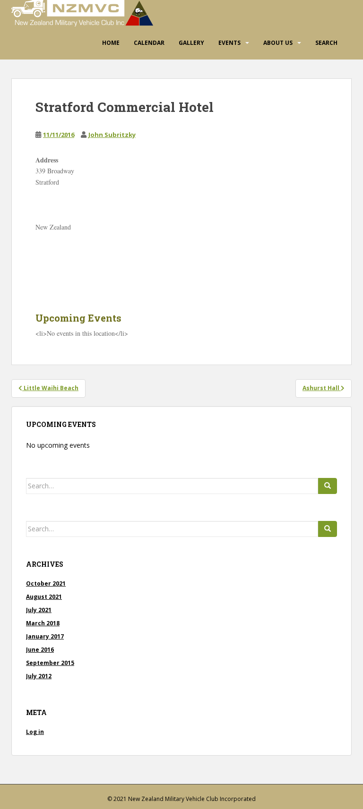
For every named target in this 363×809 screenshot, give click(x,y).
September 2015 (50, 663)
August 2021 (44, 597)
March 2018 (43, 623)
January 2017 (45, 636)
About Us (278, 43)
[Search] (327, 486)
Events (229, 43)
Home (111, 43)
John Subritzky (112, 134)
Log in (35, 732)
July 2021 (39, 610)
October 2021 (46, 583)
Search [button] (326, 43)
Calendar (149, 43)
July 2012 (39, 676)
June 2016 (40, 650)
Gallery (191, 43)
